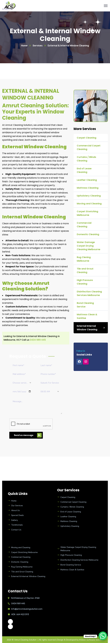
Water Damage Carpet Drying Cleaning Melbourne (88, 246)
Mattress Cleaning (87, 187)
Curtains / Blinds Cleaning (86, 158)
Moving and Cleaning (89, 203)
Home (24, 45)
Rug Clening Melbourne (84, 259)
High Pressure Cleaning (85, 281)
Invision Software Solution (91, 639)
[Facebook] (79, 362)
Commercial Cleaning (84, 224)
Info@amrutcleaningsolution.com (26, 609)
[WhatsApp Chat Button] (103, 636)
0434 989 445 (38, 339)
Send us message (23, 435)
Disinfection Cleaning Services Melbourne (89, 293)
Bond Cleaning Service (85, 304)
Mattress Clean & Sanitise (87, 316)
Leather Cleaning (87, 180)
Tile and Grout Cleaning (85, 270)
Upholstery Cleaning (89, 195)
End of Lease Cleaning (84, 170)
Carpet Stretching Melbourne (87, 213)
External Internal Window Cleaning (87, 327)
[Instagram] (86, 362)
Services (38, 45)
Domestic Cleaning (88, 234)
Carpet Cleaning (86, 137)
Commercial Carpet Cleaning (88, 147)
